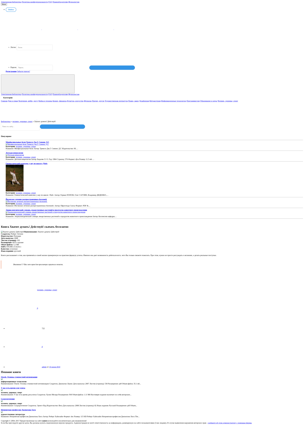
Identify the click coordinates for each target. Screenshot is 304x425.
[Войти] (112, 68)
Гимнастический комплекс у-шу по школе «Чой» (27, 164)
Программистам (193, 101)
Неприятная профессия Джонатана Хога (18, 410)
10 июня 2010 (54, 367)
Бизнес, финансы (60, 101)
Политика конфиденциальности (35, 2)
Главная (4, 101)
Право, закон (133, 101)
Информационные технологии (173, 101)
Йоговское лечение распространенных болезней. (26, 199)
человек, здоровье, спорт (26, 146)
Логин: (13, 47)
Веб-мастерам (155, 101)
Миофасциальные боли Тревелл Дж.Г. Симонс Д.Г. (27, 142)
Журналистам (73, 2)
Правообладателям (60, 2)
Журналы (88, 101)
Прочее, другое (98, 101)
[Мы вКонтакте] (19, 119)
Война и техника (45, 101)
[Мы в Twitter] (55, 119)
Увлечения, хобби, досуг (28, 101)
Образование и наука (208, 101)
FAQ (50, 2)
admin (44, 367)
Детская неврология (14, 153)
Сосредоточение (8, 399)
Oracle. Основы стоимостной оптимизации (19, 377)
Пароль (13, 67)
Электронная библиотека (11, 2)
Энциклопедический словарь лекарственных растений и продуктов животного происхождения (46, 210)
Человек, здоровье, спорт (228, 101)
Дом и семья (13, 101)
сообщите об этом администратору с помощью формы (230, 423)
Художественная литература (116, 101)
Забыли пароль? (23, 71)
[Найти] (62, 126)
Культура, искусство (75, 101)
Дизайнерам (144, 101)
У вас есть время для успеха (13, 388)
